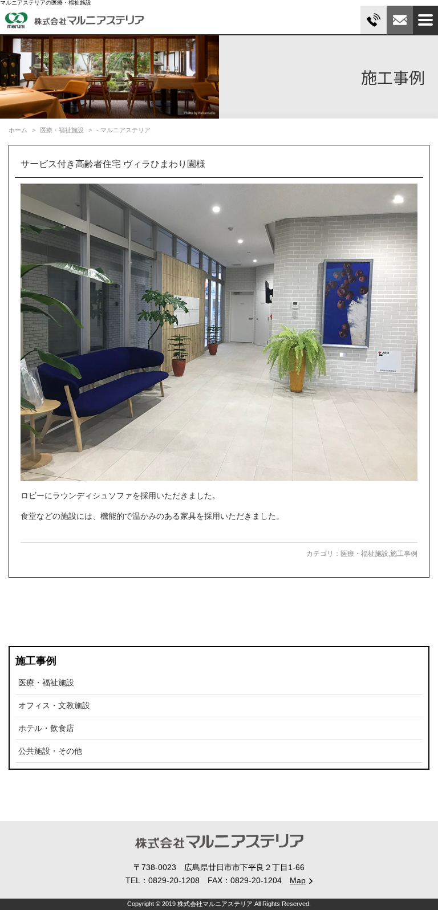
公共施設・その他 (50, 750)
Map (298, 880)
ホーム (18, 130)
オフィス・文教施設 (54, 705)
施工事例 (403, 553)
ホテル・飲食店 (46, 728)
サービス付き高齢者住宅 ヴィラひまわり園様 (113, 164)
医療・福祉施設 (364, 553)
